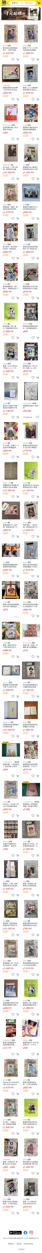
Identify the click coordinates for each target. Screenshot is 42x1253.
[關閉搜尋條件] (22, 3)
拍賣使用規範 (28, 1244)
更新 (36, 1238)
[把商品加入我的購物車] (17, 59)
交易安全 (22, 1249)
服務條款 (11, 1244)
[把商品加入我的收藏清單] (13, 59)
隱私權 (19, 1244)
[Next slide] (18, 33)
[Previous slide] (3, 33)
